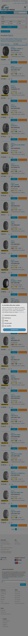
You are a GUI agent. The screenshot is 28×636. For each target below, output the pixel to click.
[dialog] (14, 318)
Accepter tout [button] (14, 329)
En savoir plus (21, 312)
